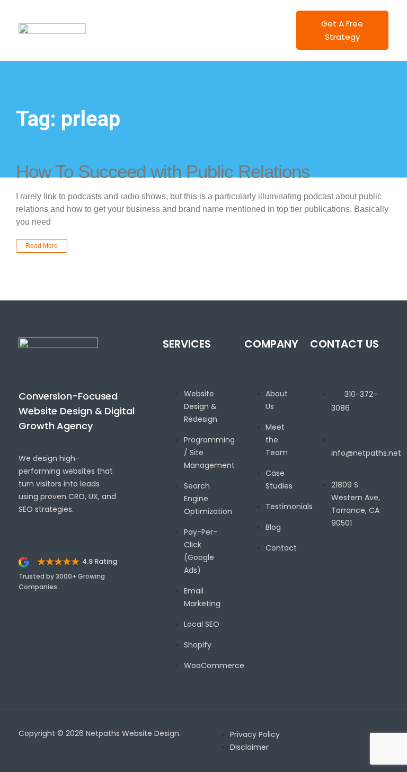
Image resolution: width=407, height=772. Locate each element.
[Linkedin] (333, 586)
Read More (41, 246)
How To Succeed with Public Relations (163, 171)
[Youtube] (371, 586)
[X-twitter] (352, 586)
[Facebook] (314, 586)
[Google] (314, 595)
